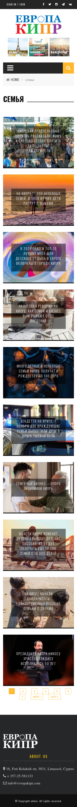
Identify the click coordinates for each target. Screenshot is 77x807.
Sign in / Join (16, 4)
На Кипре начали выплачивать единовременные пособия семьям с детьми (38, 601)
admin (34, 801)
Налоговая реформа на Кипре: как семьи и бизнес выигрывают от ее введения (38, 313)
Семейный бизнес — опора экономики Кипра (38, 486)
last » (55, 697)
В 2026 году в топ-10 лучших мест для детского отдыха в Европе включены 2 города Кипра (39, 256)
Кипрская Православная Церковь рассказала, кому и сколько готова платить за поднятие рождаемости (39, 141)
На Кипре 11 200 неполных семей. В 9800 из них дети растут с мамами (38, 198)
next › (37, 697)
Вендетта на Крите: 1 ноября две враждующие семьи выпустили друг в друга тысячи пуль (38, 428)
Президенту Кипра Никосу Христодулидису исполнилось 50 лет (38, 658)
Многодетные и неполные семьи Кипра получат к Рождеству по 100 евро (38, 371)
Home (15, 79)
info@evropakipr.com (24, 782)
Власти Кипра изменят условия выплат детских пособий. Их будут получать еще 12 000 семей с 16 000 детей (38, 543)
